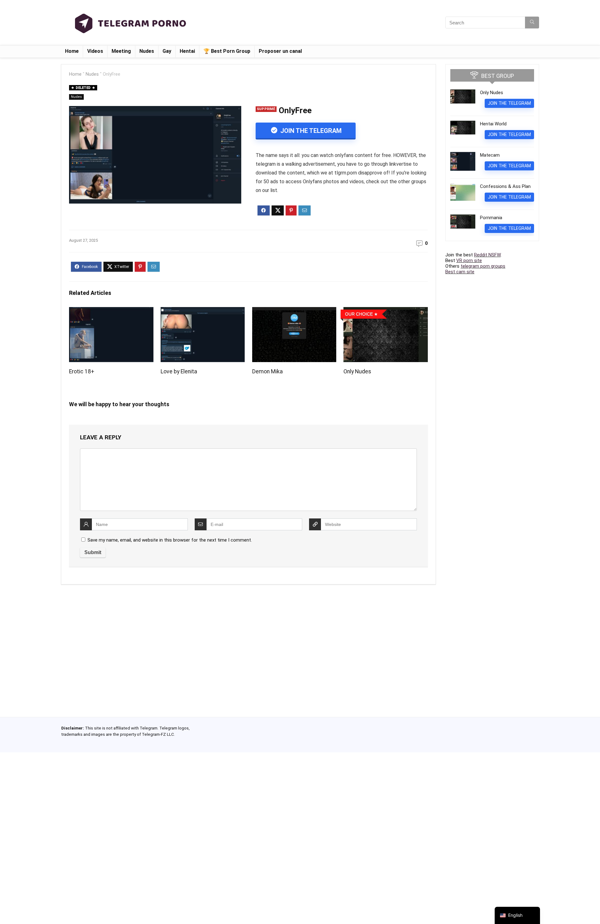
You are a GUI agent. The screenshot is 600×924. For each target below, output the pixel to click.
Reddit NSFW (487, 255)
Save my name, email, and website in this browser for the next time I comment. (170, 540)
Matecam (490, 155)
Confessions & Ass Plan (505, 186)
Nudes (146, 51)
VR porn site (469, 260)
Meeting (121, 51)
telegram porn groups (483, 266)
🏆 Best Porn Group (226, 51)
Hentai (187, 51)
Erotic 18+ (81, 371)
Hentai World (493, 124)
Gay (166, 51)
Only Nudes (357, 371)
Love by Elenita (179, 371)
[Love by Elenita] (203, 311)
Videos (95, 51)
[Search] (532, 22)
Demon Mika (267, 371)
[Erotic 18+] (111, 311)
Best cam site (459, 272)
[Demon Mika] (294, 311)
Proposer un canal (280, 51)
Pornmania (491, 217)
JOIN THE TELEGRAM (310, 130)
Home (72, 51)
